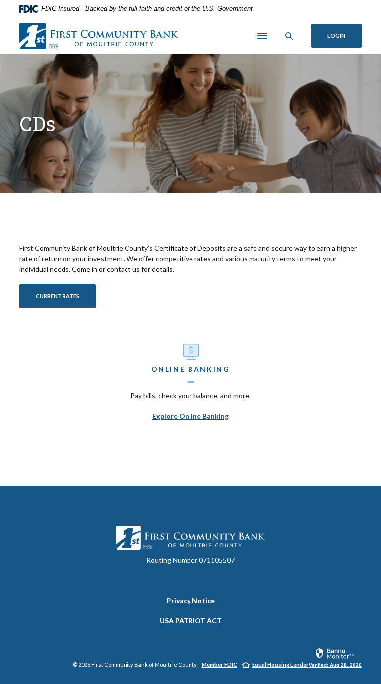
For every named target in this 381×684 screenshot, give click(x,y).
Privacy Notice (191, 601)
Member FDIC (219, 664)
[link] (335, 657)
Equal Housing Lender (280, 664)
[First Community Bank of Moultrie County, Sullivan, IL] (98, 36)
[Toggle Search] (289, 36)
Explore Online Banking (190, 416)
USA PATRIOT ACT (191, 620)
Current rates (57, 296)
